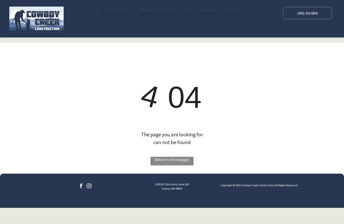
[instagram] (89, 186)
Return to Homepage (172, 159)
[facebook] (81, 186)
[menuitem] (105, 14)
